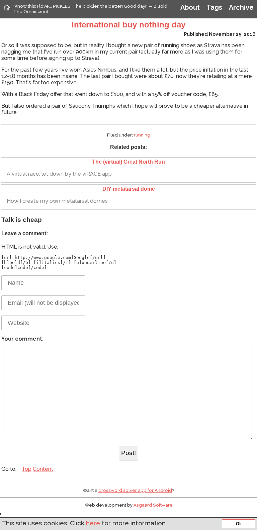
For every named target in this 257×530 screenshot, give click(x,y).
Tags (214, 7)
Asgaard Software (153, 505)
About (190, 7)
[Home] (6, 7)
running (142, 135)
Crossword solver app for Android (135, 490)
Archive (241, 7)
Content (43, 469)
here (93, 523)
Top (26, 469)
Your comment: (22, 339)
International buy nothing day (128, 24)
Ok (239, 523)
